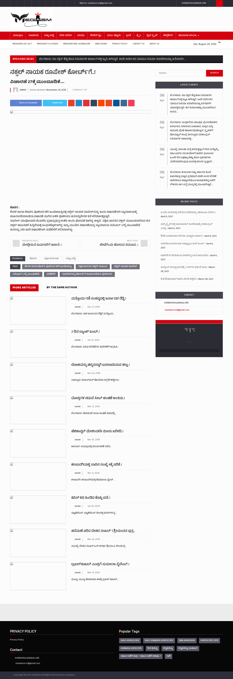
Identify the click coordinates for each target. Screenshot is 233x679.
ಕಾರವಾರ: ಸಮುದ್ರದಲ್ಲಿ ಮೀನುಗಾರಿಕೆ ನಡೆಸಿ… (91, 447)
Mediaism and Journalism (76, 44)
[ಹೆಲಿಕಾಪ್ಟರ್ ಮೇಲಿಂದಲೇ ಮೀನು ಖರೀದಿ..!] (38, 443)
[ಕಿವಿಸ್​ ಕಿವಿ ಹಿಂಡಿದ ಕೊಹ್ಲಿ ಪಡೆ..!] (38, 510)
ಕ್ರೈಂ (139, 36)
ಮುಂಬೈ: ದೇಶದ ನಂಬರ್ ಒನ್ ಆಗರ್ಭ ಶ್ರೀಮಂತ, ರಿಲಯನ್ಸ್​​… (99, 546)
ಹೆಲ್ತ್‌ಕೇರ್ (168, 36)
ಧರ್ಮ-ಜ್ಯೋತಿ (114, 36)
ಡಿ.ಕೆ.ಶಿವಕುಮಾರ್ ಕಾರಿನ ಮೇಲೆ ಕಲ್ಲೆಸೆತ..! (179, 279)
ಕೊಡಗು (33, 259)
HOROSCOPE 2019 (209, 641)
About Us (154, 44)
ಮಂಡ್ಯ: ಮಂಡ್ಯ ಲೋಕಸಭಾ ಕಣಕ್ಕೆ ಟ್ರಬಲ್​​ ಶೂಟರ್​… (95, 580)
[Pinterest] (86, 103)
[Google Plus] (71, 103)
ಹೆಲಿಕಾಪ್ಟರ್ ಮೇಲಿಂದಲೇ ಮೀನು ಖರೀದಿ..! (97, 431)
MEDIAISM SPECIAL (188, 36)
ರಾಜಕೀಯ (33, 36)
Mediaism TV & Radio (47, 44)
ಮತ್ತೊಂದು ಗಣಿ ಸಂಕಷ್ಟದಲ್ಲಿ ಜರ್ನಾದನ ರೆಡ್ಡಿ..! (98, 299)
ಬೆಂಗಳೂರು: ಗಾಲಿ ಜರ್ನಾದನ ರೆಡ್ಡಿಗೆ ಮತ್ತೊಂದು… (93, 314)
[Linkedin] (79, 103)
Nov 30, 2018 (94, 373)
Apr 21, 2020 (94, 473)
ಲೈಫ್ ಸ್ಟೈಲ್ (152, 36)
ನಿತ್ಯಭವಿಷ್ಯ (168, 648)
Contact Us (138, 44)
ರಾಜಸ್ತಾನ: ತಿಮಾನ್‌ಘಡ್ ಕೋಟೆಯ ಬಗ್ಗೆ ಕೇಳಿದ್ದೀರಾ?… (96, 380)
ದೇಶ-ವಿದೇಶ (66, 36)
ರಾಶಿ (168, 656)
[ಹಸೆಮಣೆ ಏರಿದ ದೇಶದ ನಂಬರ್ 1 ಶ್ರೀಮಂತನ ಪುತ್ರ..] (38, 543)
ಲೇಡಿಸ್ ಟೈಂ (95, 36)
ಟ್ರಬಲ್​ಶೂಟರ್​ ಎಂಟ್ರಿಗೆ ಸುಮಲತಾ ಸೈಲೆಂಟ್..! (100, 564)
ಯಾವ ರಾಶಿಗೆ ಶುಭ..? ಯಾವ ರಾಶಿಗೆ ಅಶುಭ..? (141, 656)
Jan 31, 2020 (93, 340)
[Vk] (124, 103)
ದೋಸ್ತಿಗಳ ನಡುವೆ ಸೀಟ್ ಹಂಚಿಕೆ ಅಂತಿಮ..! (98, 398)
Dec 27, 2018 (94, 307)
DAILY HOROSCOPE (130, 641)
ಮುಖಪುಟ (18, 36)
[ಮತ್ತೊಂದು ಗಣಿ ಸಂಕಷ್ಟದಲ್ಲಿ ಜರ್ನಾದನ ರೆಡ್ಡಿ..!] (38, 310)
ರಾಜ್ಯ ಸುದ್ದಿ (49, 36)
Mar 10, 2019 (94, 539)
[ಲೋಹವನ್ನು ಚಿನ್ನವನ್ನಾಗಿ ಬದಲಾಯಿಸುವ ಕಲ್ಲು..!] (38, 377)
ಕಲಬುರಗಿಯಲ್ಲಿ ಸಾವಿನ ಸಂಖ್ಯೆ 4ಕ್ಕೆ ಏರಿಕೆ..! (96, 465)
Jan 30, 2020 (94, 506)
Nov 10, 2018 (94, 440)
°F (186, 330)
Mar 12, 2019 (94, 407)
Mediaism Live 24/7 (22, 44)
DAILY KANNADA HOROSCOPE (159, 641)
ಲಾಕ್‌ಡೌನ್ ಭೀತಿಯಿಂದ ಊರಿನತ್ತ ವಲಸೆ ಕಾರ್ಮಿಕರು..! (185, 256)
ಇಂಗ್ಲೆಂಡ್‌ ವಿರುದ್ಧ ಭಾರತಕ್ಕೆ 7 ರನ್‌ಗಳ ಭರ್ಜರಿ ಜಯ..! (184, 267)
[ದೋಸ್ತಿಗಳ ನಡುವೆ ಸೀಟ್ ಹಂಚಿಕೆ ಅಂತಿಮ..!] (38, 410)
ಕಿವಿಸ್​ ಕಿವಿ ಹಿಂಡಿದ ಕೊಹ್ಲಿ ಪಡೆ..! (90, 498)
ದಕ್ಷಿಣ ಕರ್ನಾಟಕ (51, 259)
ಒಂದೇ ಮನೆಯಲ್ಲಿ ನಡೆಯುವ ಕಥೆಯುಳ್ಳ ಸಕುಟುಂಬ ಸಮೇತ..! (188, 213)
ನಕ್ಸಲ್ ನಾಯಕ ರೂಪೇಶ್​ (125, 267)
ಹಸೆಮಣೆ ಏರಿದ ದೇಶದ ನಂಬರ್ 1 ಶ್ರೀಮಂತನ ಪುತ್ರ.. (103, 531)
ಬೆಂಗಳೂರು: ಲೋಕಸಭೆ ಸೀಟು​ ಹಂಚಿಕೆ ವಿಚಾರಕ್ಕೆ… (93, 414)
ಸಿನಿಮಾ (80, 36)
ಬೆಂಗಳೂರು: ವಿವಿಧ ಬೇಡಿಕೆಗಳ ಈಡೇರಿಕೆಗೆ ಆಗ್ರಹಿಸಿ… (95, 347)
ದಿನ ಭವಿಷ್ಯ (152, 648)
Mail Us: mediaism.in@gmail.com (95, 3)
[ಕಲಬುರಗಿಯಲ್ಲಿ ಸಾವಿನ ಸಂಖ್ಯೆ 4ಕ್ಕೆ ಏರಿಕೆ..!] (38, 477)
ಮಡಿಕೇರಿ (51, 274)
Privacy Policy (120, 44)
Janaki (22, 90)
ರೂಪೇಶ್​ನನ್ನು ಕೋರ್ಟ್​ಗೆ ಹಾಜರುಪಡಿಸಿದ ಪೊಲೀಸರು (87, 274)
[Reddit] (101, 103)
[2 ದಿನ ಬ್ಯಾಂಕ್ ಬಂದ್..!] (38, 344)
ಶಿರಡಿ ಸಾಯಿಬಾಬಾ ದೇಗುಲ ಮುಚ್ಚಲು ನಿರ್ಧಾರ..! (182, 236)
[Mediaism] (110, 19)
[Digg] (116, 103)
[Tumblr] (94, 103)
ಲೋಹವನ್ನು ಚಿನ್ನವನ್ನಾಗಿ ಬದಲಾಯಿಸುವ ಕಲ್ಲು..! (100, 365)
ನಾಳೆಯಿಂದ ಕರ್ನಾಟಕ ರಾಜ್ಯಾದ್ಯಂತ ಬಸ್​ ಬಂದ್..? (183, 244)
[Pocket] (131, 103)
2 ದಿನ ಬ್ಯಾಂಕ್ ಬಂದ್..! (85, 332)
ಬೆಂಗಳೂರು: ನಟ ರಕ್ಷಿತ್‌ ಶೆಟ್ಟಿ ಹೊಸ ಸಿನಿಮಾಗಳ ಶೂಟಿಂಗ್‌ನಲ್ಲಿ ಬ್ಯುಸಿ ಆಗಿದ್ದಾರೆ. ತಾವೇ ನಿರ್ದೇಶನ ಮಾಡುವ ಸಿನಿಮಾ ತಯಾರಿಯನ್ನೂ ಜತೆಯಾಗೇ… (112, 59)
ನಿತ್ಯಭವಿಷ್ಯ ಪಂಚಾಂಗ (188, 648)
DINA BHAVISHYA (187, 641)
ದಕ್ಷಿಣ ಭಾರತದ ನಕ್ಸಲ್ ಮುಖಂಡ (92, 267)
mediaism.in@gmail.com (177, 310)
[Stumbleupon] (109, 103)
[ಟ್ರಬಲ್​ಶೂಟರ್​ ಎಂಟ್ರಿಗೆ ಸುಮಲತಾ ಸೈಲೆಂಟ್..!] (38, 576)
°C (193, 330)
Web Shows (101, 44)
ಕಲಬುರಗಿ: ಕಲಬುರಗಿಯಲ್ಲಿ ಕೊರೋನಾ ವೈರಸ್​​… (93, 480)
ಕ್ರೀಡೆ (128, 36)
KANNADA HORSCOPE (131, 648)
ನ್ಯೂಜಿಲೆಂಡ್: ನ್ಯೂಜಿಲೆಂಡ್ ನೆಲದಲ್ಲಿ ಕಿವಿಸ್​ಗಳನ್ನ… (94, 513)
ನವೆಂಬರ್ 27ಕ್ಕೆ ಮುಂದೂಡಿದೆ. (26, 274)
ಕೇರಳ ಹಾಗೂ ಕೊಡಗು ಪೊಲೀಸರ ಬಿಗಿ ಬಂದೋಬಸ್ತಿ (48, 267)
